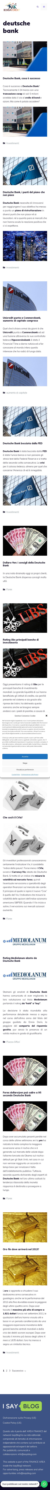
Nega (25, 763)
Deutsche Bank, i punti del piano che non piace (24, 193)
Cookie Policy (16, 774)
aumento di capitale (16, 392)
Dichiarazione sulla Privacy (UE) (19, 1417)
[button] (46, 716)
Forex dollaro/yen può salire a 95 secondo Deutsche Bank (22, 1094)
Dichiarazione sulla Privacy (29, 774)
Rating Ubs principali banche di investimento (21, 641)
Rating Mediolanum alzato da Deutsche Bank (20, 959)
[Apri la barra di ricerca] (38, 6)
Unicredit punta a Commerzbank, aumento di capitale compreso (22, 319)
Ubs (35, 684)
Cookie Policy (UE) (12, 1422)
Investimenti (12, 143)
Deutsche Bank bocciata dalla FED (22, 443)
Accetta (25, 756)
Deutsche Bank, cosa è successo (21, 78)
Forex (9, 589)
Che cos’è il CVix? (13, 817)
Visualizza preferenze (25, 769)
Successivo (19, 1370)
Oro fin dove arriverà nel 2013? (21, 1249)
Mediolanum (40, 999)
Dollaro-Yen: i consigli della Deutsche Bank (24, 564)
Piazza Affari (13, 1041)
